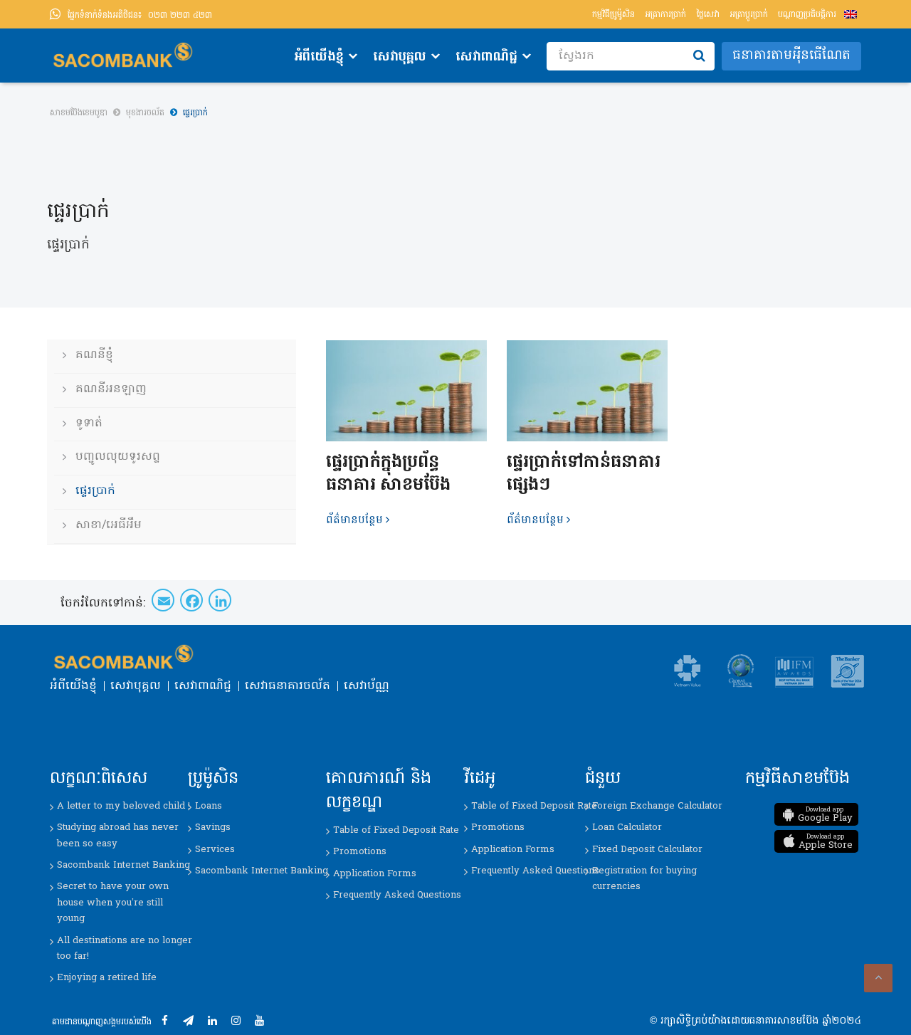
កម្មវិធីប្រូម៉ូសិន (613, 15)
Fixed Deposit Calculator (647, 849)
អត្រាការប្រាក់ (665, 15)
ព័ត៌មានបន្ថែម (354, 520)
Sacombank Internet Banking (123, 865)
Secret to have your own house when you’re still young (113, 902)
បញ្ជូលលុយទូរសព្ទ (117, 457)
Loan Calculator (627, 827)
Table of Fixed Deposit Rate (396, 830)
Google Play (825, 815)
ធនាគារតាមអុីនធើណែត (791, 55)
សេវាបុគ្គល (399, 57)
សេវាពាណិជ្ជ (486, 57)
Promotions (359, 851)
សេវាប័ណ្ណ (366, 686)
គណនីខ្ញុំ (94, 355)
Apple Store (826, 842)
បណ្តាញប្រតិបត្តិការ (807, 15)
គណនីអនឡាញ (111, 389)
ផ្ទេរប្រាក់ (95, 491)
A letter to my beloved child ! (123, 806)
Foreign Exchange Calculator (657, 806)
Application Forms (374, 874)
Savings (213, 827)
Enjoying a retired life (107, 977)
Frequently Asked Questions (397, 895)
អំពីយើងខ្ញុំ (319, 57)
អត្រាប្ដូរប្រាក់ (749, 15)
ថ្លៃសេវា (708, 15)
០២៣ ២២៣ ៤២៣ (140, 15)
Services (215, 849)
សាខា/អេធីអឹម (108, 525)
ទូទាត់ (88, 423)
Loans (208, 806)
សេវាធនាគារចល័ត (287, 686)
